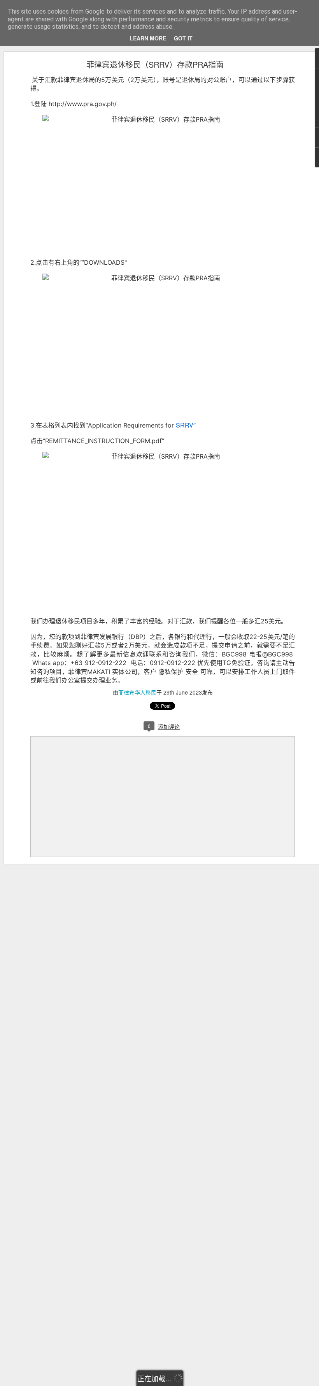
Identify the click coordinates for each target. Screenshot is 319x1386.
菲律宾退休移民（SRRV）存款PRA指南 (155, 64)
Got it (183, 38)
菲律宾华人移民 (137, 692)
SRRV (184, 425)
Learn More (148, 38)
